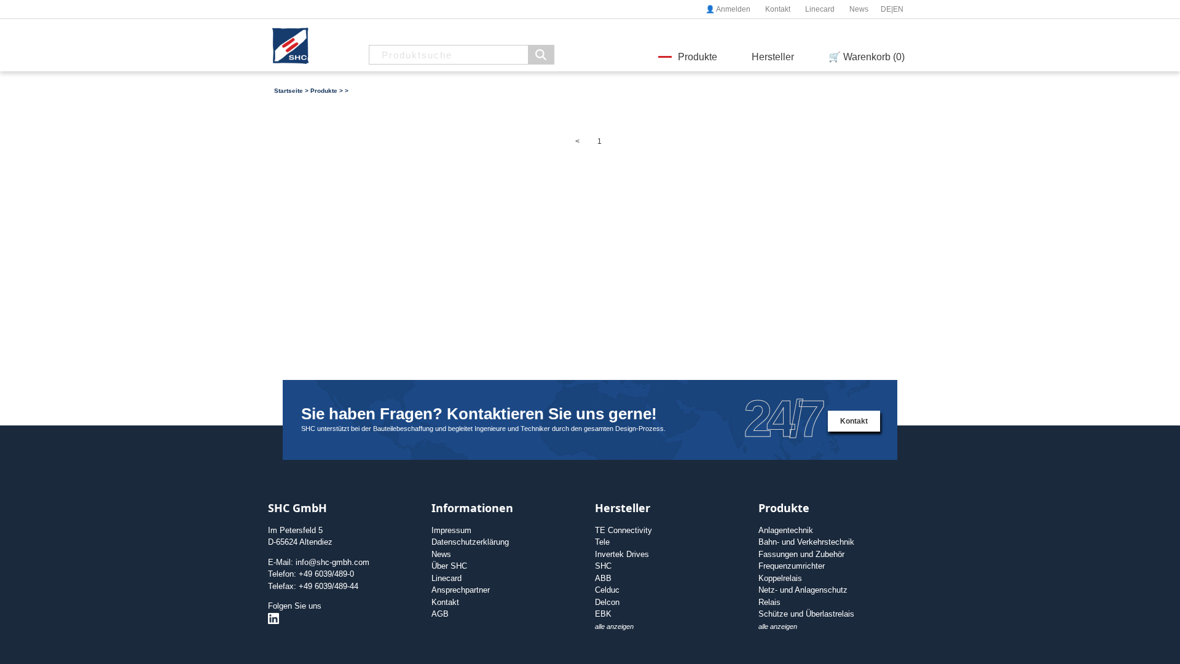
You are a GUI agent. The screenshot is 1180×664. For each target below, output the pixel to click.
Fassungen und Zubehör (801, 554)
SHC (603, 566)
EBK (603, 614)
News (858, 9)
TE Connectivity (623, 530)
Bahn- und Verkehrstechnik (806, 542)
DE (886, 9)
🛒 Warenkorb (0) (866, 57)
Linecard (820, 9)
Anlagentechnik (785, 530)
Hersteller (773, 57)
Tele (602, 542)
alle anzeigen (614, 626)
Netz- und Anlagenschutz (803, 590)
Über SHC (449, 566)
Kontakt (777, 9)
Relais (769, 602)
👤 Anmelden (728, 9)
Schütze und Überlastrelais (806, 614)
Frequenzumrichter (791, 566)
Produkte (697, 57)
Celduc (607, 590)
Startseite (288, 90)
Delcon (607, 602)
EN (898, 9)
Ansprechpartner (460, 590)
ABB (603, 578)
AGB (440, 614)
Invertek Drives (622, 554)
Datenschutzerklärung (470, 542)
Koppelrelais (780, 578)
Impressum (451, 530)
